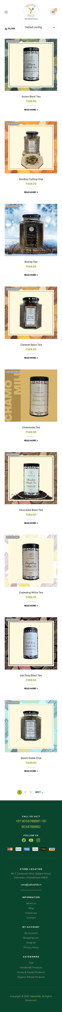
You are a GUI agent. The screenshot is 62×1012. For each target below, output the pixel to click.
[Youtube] (31, 840)
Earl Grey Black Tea (31, 676)
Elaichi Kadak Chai (31, 758)
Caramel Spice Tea (31, 345)
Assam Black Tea (31, 97)
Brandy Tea (31, 262)
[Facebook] (24, 840)
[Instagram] (38, 840)
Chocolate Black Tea (31, 510)
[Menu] (8, 12)
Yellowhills (35, 996)
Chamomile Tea (31, 428)
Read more (30, 110)
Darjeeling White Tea (31, 593)
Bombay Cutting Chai (31, 179)
